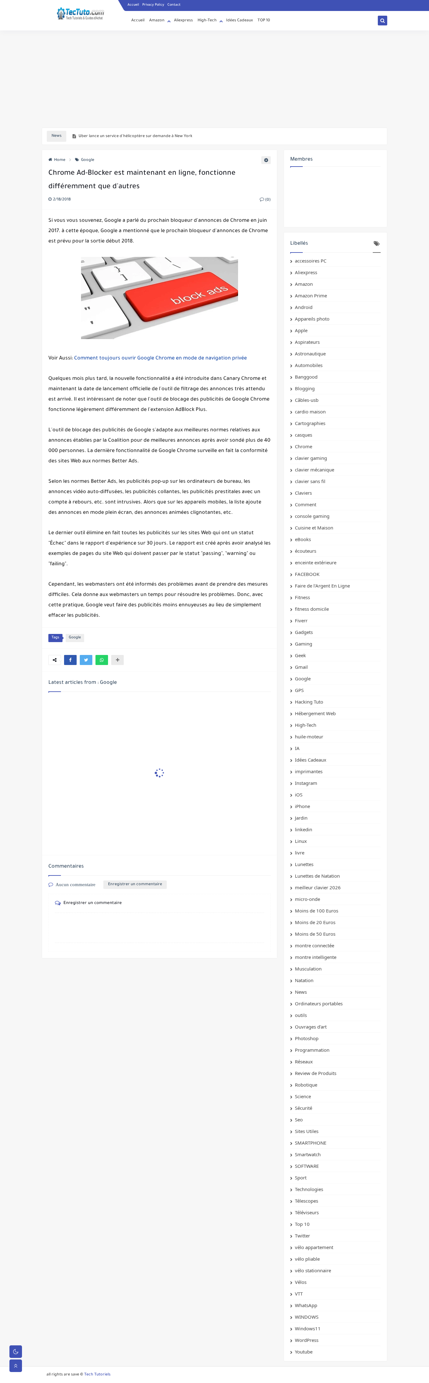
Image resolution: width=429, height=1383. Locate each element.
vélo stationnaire (313, 1270)
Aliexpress (183, 21)
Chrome (303, 446)
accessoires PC (310, 261)
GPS (299, 690)
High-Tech (207, 21)
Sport (301, 1177)
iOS (298, 794)
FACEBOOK (307, 574)
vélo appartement (314, 1247)
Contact (174, 5)
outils (301, 1015)
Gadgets (304, 632)
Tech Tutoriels (97, 1375)
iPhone (302, 806)
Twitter (302, 1235)
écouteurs (305, 551)
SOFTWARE (307, 1166)
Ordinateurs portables (319, 1003)
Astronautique (310, 353)
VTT (299, 1293)
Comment (305, 504)
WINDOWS (306, 1317)
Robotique (306, 1085)
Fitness (302, 597)
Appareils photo (312, 319)
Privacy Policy (153, 5)
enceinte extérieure (315, 562)
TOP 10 (264, 21)
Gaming (303, 644)
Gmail (301, 667)
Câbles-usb (306, 400)
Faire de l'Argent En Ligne (322, 585)
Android (303, 307)
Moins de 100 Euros (316, 910)
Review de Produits (315, 1073)
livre (299, 852)
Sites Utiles (306, 1131)
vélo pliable (307, 1259)
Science (303, 1096)
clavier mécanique (314, 469)
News (301, 992)
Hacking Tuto (309, 702)
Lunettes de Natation (317, 876)
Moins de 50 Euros (315, 934)
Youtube (303, 1351)
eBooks (303, 539)
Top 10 (302, 1224)
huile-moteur (309, 736)
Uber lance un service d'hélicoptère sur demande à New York (135, 136)
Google (87, 160)
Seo (299, 1119)
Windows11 (308, 1328)
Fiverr (301, 620)
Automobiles (309, 365)
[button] (70, 660)
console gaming (312, 516)
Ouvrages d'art (311, 1027)
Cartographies (310, 423)
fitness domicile (312, 609)
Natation (304, 980)
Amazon (157, 21)
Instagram (306, 783)
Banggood (306, 377)
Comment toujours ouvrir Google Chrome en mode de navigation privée (160, 358)
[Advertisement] (214, 79)
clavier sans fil (310, 481)
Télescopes (306, 1201)
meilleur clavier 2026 (318, 887)
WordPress (306, 1340)
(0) (267, 200)
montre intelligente (315, 957)
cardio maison (310, 411)
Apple (301, 330)
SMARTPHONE (310, 1143)
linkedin (303, 829)
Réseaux (304, 1061)
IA (297, 748)
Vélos (301, 1282)
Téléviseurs (307, 1212)
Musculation (308, 968)
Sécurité (303, 1108)
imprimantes (309, 771)
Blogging (305, 388)
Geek (300, 655)
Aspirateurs (307, 342)
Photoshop (306, 1038)
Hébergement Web (315, 713)
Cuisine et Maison (314, 527)
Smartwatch (308, 1154)
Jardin (301, 818)
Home (59, 160)
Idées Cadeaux (239, 21)
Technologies (309, 1189)
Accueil (133, 5)
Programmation (312, 1050)
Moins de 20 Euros (315, 922)
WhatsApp (306, 1305)
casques (303, 435)
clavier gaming (311, 458)
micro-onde (307, 899)
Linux (301, 841)
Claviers (303, 493)
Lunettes (304, 864)
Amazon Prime (311, 295)
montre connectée (314, 945)
